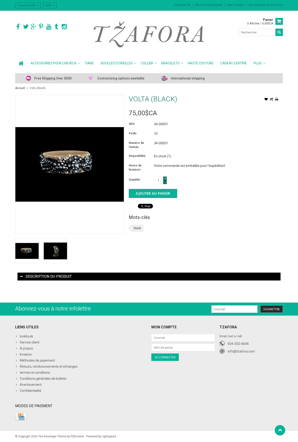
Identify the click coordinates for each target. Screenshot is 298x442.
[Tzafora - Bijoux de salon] (149, 34)
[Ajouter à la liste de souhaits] (266, 100)
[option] (27, 250)
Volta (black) (38, 88)
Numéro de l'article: (136, 145)
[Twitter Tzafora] (26, 27)
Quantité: (135, 179)
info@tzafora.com (241, 351)
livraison (26, 354)
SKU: (132, 123)
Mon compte (235, 5)
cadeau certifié (233, 63)
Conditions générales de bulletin (43, 378)
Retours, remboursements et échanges (49, 366)
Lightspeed (109, 436)
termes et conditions (35, 372)
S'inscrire (277, 5)
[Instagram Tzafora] (64, 27)
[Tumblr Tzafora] (56, 27)
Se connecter (258, 5)
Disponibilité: (137, 156)
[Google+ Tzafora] (33, 27)
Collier (147, 63)
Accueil (20, 88)
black (137, 228)
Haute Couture (200, 63)
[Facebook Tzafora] (18, 27)
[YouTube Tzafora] (49, 27)
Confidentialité (30, 391)
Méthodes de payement (37, 360)
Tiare (89, 63)
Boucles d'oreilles (117, 63)
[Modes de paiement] (21, 416)
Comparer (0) (182, 5)
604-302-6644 (238, 344)
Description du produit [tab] (49, 276)
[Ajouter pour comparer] (271, 100)
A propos (26, 348)
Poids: (133, 133)
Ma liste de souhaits (209, 5)
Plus (258, 63)
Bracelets (170, 63)
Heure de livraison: (135, 167)
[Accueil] (21, 63)
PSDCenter (77, 436)
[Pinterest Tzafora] (41, 27)
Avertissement (31, 384)
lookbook (26, 336)
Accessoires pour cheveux (54, 63)
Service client (29, 342)
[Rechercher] (279, 32)
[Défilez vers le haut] (280, 430)
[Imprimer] (277, 100)
